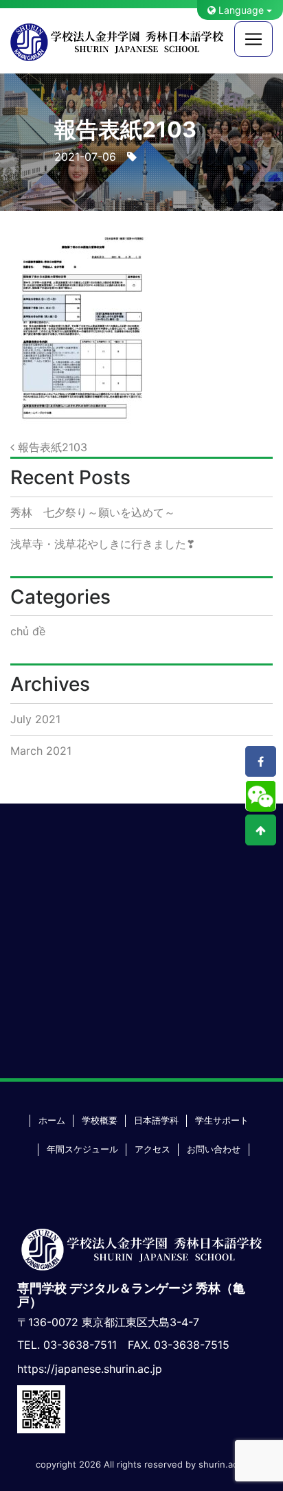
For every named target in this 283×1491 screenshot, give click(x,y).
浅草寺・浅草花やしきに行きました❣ (102, 544)
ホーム (51, 1120)
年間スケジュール (82, 1149)
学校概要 (99, 1120)
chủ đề (27, 631)
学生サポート (222, 1120)
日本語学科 (156, 1120)
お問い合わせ (213, 1149)
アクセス (152, 1149)
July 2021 (35, 719)
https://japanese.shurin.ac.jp (89, 1369)
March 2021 (40, 751)
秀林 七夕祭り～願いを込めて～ (92, 512)
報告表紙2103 (50, 447)
